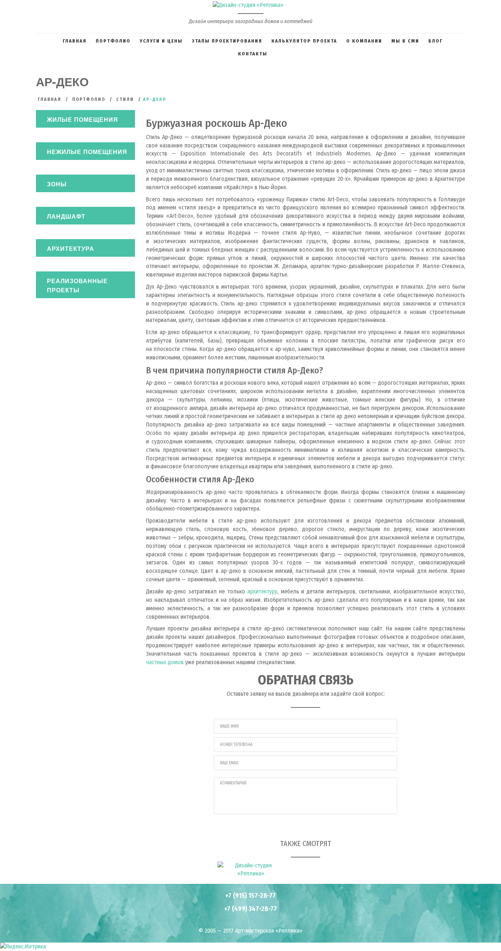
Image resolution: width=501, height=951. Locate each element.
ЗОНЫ (57, 184)
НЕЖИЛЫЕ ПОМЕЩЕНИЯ (87, 151)
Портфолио (113, 41)
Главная (75, 41)
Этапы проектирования (227, 41)
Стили (125, 99)
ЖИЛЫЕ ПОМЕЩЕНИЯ (82, 119)
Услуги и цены (161, 41)
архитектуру (262, 591)
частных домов (165, 662)
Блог (435, 41)
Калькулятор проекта (304, 41)
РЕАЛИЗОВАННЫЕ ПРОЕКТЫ (77, 285)
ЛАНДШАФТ (66, 216)
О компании (364, 41)
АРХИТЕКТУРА (70, 248)
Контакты (252, 53)
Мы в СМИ (405, 41)
